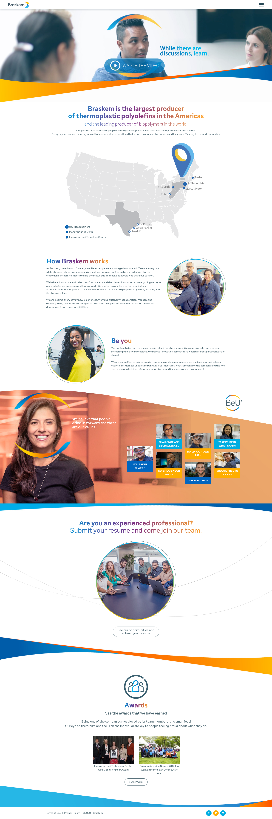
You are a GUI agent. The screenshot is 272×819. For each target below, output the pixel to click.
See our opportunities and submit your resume (136, 632)
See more (136, 782)
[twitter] (216, 813)
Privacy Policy (72, 813)
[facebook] (209, 813)
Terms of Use (53, 813)
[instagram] (223, 813)
